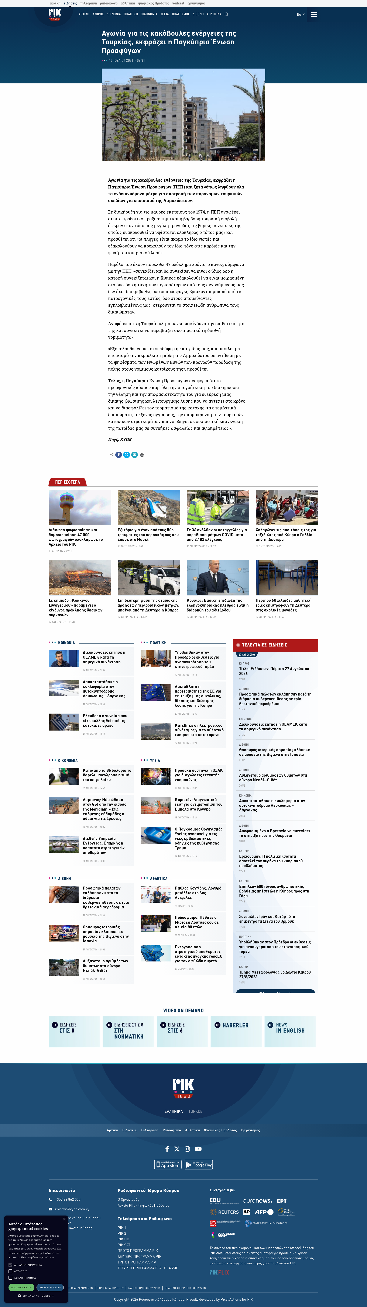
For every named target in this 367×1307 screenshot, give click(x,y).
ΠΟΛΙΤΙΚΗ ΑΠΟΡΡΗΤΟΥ (110, 1288)
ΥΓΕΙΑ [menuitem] (165, 14)
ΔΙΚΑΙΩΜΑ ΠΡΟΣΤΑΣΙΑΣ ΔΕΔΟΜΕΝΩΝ (72, 1288)
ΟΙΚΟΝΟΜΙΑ (68, 761)
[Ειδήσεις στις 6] (182, 1031)
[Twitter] (177, 1150)
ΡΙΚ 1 (122, 1228)
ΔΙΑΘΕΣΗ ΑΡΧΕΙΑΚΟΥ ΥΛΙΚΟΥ (144, 1288)
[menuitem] (226, 14)
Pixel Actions (231, 1299)
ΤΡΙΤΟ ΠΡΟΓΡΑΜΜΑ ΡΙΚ (137, 1262)
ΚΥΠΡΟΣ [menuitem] (98, 14)
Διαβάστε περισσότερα (40, 1257)
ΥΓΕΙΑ (155, 761)
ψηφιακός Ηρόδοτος (153, 3)
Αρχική (112, 1130)
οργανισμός (196, 3)
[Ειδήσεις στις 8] (74, 1031)
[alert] (36, 1259)
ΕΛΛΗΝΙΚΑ (174, 1111)
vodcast (178, 3)
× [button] (64, 1219)
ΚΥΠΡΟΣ (244, 663)
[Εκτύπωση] (141, 454)
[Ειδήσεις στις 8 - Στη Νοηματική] (128, 1031)
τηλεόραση (88, 3)
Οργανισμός (250, 1130)
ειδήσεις (70, 3)
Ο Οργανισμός (128, 1200)
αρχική (55, 3)
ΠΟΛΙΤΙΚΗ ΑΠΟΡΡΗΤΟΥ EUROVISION (185, 1288)
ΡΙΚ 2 (122, 1233)
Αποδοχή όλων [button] (21, 1287)
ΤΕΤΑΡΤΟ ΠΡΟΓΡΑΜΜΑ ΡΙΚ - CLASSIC (148, 1268)
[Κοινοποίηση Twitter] (126, 455)
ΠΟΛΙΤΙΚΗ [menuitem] (131, 14)
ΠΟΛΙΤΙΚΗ (158, 643)
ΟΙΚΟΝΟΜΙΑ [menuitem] (149, 14)
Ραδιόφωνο (172, 1130)
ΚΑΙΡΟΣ (243, 967)
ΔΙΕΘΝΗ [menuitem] (198, 14)
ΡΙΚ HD (123, 1239)
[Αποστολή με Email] (134, 455)
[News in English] (290, 1031)
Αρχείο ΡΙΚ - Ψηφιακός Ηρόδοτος (143, 1205)
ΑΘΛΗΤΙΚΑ (159, 879)
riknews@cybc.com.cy (72, 1209)
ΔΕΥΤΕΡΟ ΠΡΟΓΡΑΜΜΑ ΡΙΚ (139, 1257)
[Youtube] (198, 1150)
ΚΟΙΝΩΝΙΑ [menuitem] (114, 14)
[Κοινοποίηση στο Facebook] (118, 455)
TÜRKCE (195, 1111)
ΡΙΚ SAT (124, 1245)
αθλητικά (128, 3)
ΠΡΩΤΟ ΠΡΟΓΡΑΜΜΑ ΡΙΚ (138, 1251)
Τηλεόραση (149, 1130)
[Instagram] (187, 1150)
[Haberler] (236, 1031)
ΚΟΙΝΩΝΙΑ (66, 643)
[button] (10, 1265)
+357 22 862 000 (67, 1200)
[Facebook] (168, 1150)
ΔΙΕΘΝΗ (64, 879)
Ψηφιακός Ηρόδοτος (220, 1130)
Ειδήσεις (129, 1130)
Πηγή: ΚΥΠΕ (119, 439)
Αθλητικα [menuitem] (214, 14)
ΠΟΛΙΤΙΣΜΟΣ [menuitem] (181, 14)
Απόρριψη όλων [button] (50, 1287)
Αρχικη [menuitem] (84, 14)
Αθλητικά (192, 1130)
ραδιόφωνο (108, 3)
